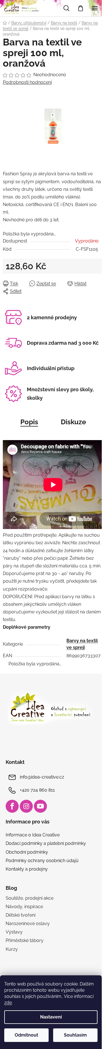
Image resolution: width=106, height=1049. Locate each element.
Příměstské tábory (25, 940)
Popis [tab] (29, 422)
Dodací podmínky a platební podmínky (46, 843)
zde (8, 1002)
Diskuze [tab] (73, 422)
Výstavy (14, 932)
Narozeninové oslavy (28, 923)
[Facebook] (12, 806)
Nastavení (51, 1017)
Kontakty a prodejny (27, 869)
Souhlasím (75, 1035)
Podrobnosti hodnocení (27, 82)
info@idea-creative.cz (42, 777)
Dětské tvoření (20, 915)
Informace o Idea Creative (33, 835)
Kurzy (12, 949)
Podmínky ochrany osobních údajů (42, 860)
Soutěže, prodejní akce (29, 898)
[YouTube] (40, 806)
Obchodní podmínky (27, 852)
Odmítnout (26, 1035)
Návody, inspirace (24, 906)
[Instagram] (26, 806)
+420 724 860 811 (37, 790)
